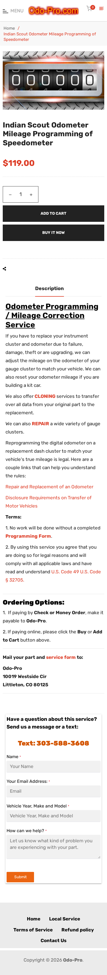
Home (9, 28)
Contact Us (53, 940)
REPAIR (40, 423)
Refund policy (77, 930)
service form (61, 657)
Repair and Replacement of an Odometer (49, 486)
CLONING (45, 396)
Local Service (64, 919)
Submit (20, 877)
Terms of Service (33, 930)
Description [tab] (49, 288)
